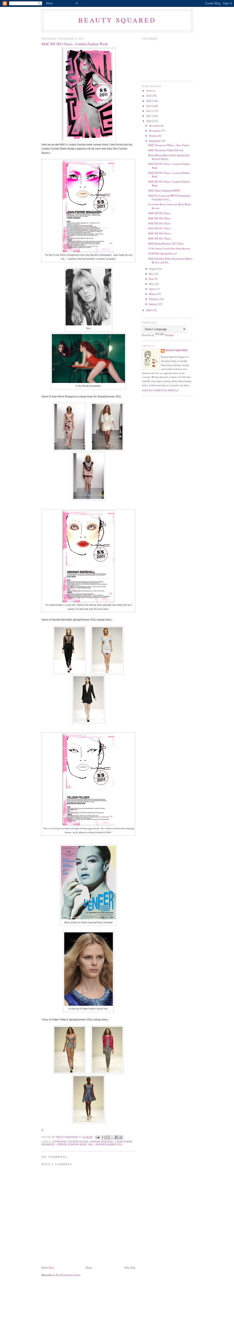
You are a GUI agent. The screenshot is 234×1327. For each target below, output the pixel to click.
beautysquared (67, 1137)
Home (89, 1267)
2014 (149, 101)
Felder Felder (78, 1142)
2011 (149, 116)
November (155, 130)
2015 (149, 95)
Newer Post (47, 1267)
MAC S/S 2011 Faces (159, 213)
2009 (149, 310)
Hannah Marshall (102, 1142)
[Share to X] (112, 1137)
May (151, 283)
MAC (91, 1144)
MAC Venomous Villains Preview (165, 150)
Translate (169, 335)
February (154, 299)
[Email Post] (97, 1137)
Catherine (59, 1142)
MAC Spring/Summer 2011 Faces (166, 243)
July (151, 273)
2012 (149, 111)
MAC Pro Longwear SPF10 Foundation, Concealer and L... (169, 197)
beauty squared (117, 19)
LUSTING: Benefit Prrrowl (162, 253)
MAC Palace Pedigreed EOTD (164, 190)
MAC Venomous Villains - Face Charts (168, 145)
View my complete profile (160, 390)
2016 (149, 90)
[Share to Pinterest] (121, 1137)
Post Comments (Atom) (68, 1275)
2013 (149, 106)
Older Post (129, 1267)
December (154, 125)
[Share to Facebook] (116, 1137)
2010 (149, 121)
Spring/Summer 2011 (109, 1144)
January (153, 304)
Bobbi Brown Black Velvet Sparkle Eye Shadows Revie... (169, 157)
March (153, 294)
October (153, 135)
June (151, 278)
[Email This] (103, 1137)
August (153, 268)
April (152, 289)
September (155, 140)
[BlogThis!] (108, 1137)
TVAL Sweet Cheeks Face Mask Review (169, 248)
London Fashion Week (72, 1144)
